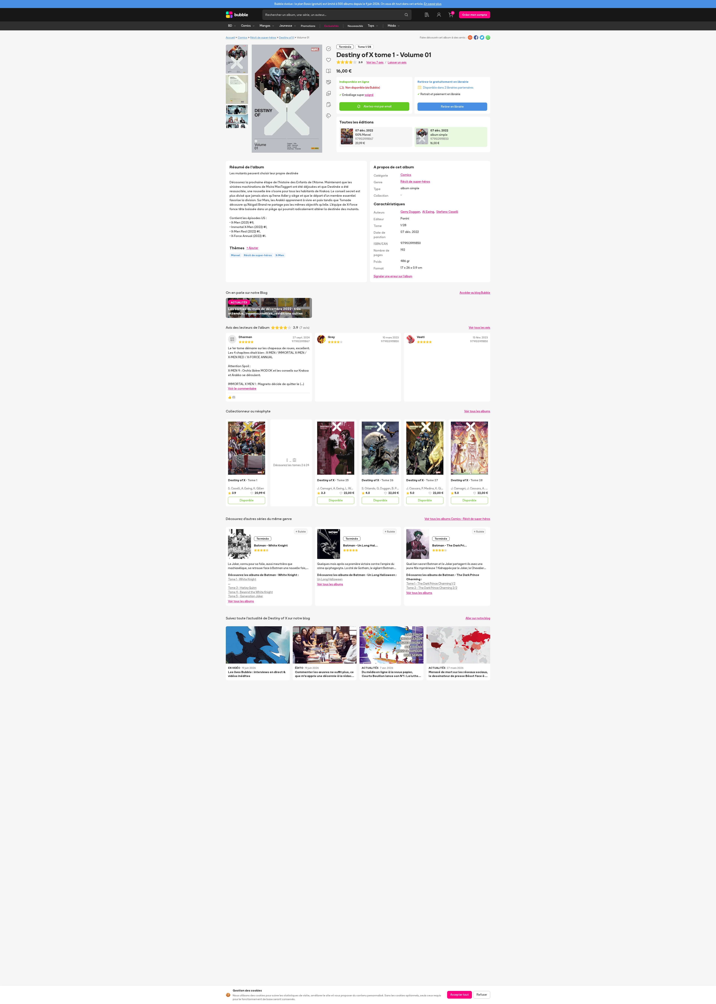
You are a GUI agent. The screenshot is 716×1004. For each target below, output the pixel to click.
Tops (371, 25)
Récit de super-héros (263, 37)
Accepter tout (459, 994)
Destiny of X (286, 37)
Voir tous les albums (477, 411)
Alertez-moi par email (378, 106)
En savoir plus (433, 4)
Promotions (308, 26)
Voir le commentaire (242, 388)
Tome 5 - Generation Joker (245, 596)
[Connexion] (439, 14)
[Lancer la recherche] (406, 15)
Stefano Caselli (447, 211)
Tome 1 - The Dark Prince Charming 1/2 (430, 583)
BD (230, 25)
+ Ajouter (252, 248)
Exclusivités (331, 26)
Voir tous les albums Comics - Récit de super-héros (457, 519)
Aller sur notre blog (478, 618)
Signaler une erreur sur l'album (393, 276)
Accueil (230, 37)
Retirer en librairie (452, 106)
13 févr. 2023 (480, 337)
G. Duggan (383, 488)
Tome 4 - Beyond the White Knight (250, 592)
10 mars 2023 (391, 337)
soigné (369, 95)
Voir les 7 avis (375, 62)
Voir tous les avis (479, 327)
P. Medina (428, 488)
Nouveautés (355, 26)
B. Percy (397, 488)
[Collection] (427, 14)
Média (392, 25)
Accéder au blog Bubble (475, 292)
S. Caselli (234, 488)
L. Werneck (352, 488)
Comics (246, 25)
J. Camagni (324, 488)
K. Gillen (258, 488)
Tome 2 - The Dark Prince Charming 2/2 (431, 588)
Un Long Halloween (330, 579)
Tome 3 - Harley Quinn (242, 588)
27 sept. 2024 (301, 337)
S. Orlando (368, 488)
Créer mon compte (474, 14)
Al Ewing (428, 211)
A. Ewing (246, 488)
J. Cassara (413, 488)
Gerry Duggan (410, 211)
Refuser (482, 994)
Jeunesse (285, 25)
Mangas (265, 25)
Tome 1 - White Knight (242, 579)
